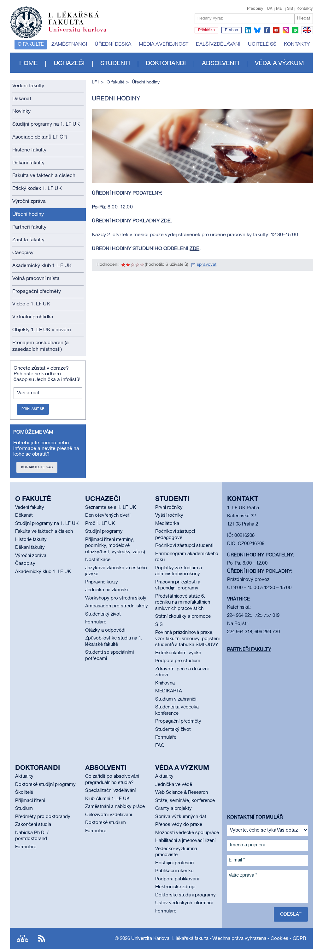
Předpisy (255, 9)
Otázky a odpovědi (105, 630)
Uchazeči (69, 63)
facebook (267, 30)
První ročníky (169, 507)
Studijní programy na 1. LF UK (46, 124)
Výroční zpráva (29, 201)
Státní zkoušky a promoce (183, 616)
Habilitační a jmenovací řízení (185, 840)
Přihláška (206, 30)
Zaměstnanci (69, 44)
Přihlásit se (32, 409)
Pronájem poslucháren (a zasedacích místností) (40, 346)
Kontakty (305, 9)
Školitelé (24, 792)
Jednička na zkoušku (107, 590)
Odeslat (291, 914)
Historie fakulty (29, 150)
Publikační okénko (174, 871)
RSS (41, 938)
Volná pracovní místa (36, 278)
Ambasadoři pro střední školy (116, 606)
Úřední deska (113, 44)
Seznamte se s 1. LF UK (110, 507)
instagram (286, 30)
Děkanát (21, 99)
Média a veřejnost (163, 44)
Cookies (279, 938)
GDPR (299, 938)
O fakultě (31, 44)
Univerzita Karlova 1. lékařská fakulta (169, 938)
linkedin (248, 30)
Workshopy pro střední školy (115, 598)
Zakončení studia (33, 824)
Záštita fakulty (28, 240)
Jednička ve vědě (173, 784)
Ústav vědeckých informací (184, 903)
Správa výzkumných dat (180, 817)
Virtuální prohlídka (32, 317)
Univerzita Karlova (82, 33)
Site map (22, 938)
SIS (290, 9)
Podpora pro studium (177, 661)
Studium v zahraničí (175, 699)
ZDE (166, 221)
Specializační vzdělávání (110, 790)
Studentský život (103, 614)
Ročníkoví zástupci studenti (184, 545)
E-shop (231, 30)
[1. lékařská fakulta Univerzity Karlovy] (58, 19)
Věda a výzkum (279, 63)
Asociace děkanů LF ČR (39, 137)
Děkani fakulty (28, 163)
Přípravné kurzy (101, 582)
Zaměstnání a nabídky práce (115, 806)
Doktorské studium (105, 823)
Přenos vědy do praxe (178, 824)
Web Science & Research (181, 792)
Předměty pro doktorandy (42, 817)
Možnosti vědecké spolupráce (187, 833)
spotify (295, 30)
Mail (280, 9)
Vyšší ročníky (169, 515)
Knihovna (165, 683)
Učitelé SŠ (262, 44)
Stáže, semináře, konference (185, 800)
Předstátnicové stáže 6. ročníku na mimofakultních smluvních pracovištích (182, 602)
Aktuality (24, 776)
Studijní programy (104, 531)
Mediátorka (167, 523)
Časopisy (22, 253)
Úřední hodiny (28, 214)
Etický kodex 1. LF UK (37, 188)
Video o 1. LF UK (31, 304)
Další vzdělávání (218, 44)
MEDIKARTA (168, 691)
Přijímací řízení (30, 800)
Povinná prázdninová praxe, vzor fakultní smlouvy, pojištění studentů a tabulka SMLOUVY (187, 638)
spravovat (206, 265)
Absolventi (220, 63)
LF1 (95, 82)
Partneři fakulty (29, 227)
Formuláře (95, 622)
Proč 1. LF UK (100, 523)
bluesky (257, 30)
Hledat (303, 18)
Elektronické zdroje (175, 887)
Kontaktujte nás (37, 467)
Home (28, 63)
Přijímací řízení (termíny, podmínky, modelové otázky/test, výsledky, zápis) (115, 545)
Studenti (115, 63)
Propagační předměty (36, 291)
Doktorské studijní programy (45, 784)
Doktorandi (166, 63)
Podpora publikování (177, 879)
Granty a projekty (173, 808)
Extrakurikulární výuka (178, 653)
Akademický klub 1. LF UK (42, 266)
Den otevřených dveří (107, 515)
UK (270, 9)
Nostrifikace (97, 560)
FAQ (159, 745)
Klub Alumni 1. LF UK (107, 799)
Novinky (21, 111)
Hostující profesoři (174, 863)
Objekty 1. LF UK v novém (41, 330)
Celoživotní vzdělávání (108, 815)
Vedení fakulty (28, 86)
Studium (24, 808)
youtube (276, 30)
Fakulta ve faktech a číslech (43, 175)
